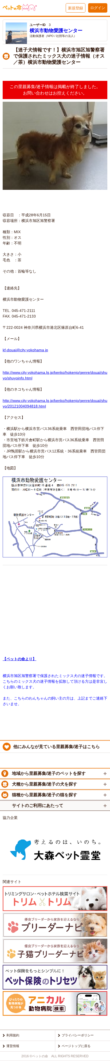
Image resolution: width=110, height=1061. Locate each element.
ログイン (97, 8)
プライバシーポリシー (78, 1035)
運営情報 (12, 1046)
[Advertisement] (55, 606)
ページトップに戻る (76, 1046)
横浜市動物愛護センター (56, 30)
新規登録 (75, 8)
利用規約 (12, 1035)
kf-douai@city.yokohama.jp (25, 350)
